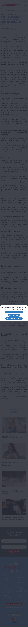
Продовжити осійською (14, 318)
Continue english (14, 315)
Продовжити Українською (14, 312)
